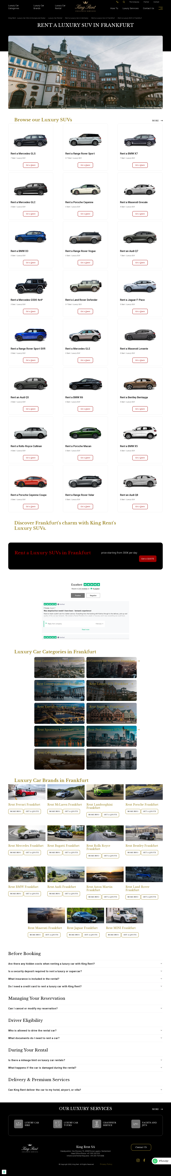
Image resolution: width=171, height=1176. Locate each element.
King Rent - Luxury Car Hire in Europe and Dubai (26, 18)
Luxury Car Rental (55, 18)
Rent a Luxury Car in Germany (76, 18)
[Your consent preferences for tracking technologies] (4, 1172)
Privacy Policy (106, 1164)
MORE (155, 120)
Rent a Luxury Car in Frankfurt (103, 18)
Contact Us (141, 1147)
